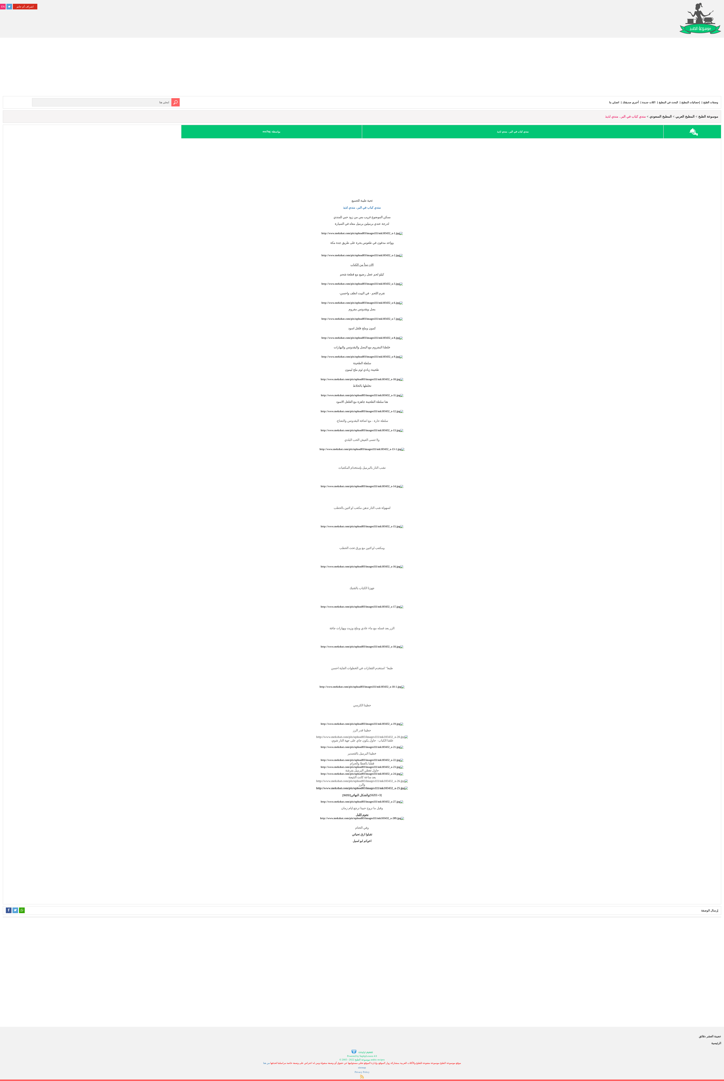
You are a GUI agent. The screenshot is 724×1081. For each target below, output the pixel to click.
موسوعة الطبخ (708, 116)
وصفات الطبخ (710, 102)
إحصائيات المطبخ (690, 102)
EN (3, 6)
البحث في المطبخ (668, 102)
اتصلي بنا (614, 102)
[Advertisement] (362, 67)
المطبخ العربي (685, 116)
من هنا (266, 1063)
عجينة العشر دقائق (710, 1036)
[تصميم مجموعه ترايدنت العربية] (362, 1051)
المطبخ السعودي (661, 116)
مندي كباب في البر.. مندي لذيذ (362, 207)
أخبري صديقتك (631, 102)
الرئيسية (716, 1043)
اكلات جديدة (648, 102)
